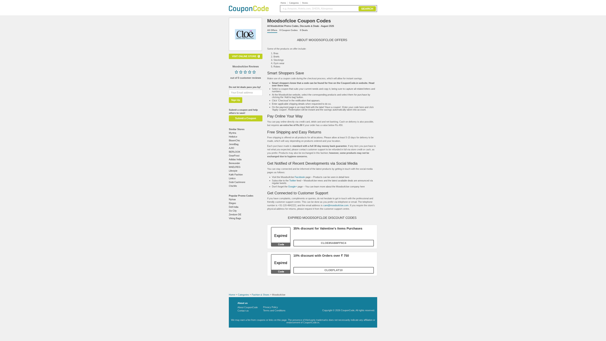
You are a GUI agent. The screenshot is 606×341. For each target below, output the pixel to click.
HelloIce (233, 136)
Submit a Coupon (245, 118)
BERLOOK (234, 151)
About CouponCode (248, 307)
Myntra (232, 133)
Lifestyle (233, 170)
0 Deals (304, 30)
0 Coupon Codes (288, 30)
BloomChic (234, 140)
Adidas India (235, 159)
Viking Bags (235, 218)
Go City (233, 210)
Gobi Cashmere (237, 182)
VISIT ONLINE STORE (244, 56)
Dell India (233, 207)
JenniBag (233, 144)
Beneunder (234, 163)
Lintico (232, 178)
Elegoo (232, 203)
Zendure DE (235, 214)
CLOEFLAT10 (333, 270)
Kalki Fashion (236, 174)
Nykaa (232, 199)
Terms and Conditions (274, 310)
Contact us (243, 310)
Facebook (300, 177)
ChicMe (233, 186)
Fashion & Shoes (260, 294)
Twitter (292, 180)
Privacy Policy (270, 307)
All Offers (272, 30)
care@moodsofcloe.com (336, 205)
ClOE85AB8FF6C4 (333, 243)
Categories (294, 3)
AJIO (231, 148)
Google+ (292, 186)
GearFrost (234, 155)
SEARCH (367, 8)
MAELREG (235, 167)
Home (283, 3)
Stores (305, 3)
